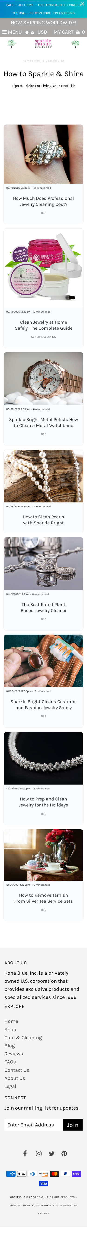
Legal (10, 1086)
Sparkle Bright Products (56, 1197)
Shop (10, 1030)
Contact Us (16, 1070)
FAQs (10, 1062)
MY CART (69, 32)
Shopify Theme (20, 1205)
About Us (14, 1078)
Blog (9, 1046)
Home (27, 60)
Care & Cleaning (23, 1038)
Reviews (13, 1054)
